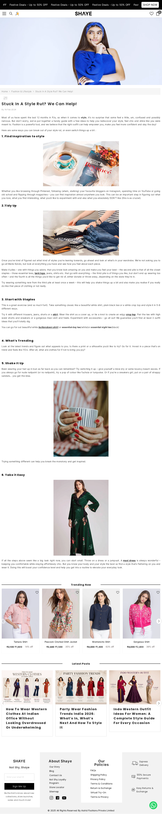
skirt (55, 314)
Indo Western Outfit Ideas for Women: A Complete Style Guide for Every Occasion (134, 716)
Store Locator (56, 787)
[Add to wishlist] (37, 592)
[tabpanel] (20, 621)
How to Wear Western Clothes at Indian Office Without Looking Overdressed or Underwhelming (26, 718)
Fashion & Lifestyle (21, 91)
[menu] (4, 13)
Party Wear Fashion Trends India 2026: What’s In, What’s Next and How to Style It (81, 718)
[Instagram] (51, 798)
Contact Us (55, 775)
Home (5, 91)
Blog (51, 771)
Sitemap (54, 791)
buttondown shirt (48, 327)
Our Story (54, 766)
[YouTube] (64, 798)
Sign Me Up (19, 786)
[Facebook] (57, 798)
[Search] (11, 13)
